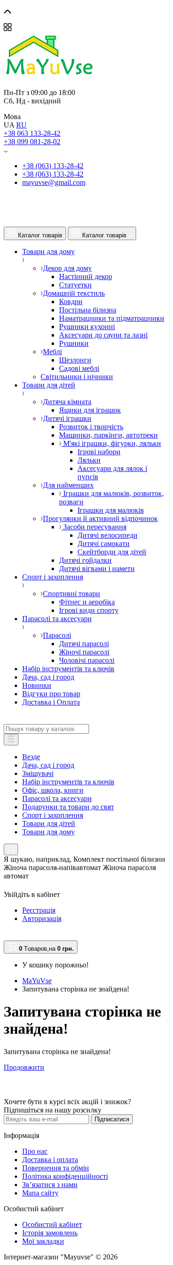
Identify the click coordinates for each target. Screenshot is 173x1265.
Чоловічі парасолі (86, 660)
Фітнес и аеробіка (87, 602)
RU (21, 125)
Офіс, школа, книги (53, 790)
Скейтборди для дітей (112, 552)
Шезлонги (75, 360)
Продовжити (24, 1067)
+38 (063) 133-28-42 (53, 166)
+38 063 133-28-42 (32, 133)
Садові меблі (79, 368)
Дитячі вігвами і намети (97, 568)
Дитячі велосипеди (107, 535)
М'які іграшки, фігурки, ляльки (111, 443)
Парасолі (57, 635)
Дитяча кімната (67, 402)
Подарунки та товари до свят (68, 807)
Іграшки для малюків (111, 510)
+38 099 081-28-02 (32, 142)
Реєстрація (38, 910)
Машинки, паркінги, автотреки (108, 435)
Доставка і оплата (50, 1159)
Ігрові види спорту (89, 610)
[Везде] (11, 739)
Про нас (35, 1151)
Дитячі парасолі (84, 644)
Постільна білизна (87, 310)
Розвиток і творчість (91, 427)
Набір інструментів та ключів (68, 782)
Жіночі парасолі (84, 652)
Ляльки (89, 460)
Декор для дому (67, 268)
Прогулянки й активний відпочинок (100, 518)
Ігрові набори (99, 452)
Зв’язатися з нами (50, 1185)
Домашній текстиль (74, 293)
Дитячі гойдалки (85, 560)
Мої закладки (43, 1241)
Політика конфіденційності (65, 1176)
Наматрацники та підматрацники (111, 318)
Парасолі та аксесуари (57, 798)
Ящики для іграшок (90, 410)
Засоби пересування (93, 527)
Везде (31, 757)
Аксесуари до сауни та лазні (103, 335)
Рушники (74, 343)
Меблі (52, 352)
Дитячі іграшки (67, 418)
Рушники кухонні (87, 327)
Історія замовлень (50, 1233)
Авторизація (41, 918)
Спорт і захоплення (52, 815)
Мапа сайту (40, 1193)
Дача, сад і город (48, 765)
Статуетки (75, 285)
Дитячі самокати (104, 543)
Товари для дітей (48, 823)
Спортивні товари (71, 594)
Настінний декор (85, 276)
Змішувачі (38, 773)
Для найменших (68, 485)
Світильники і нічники (77, 377)
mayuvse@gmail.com (53, 182)
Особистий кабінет (52, 1224)
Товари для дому (48, 832)
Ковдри (71, 301)
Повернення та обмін (55, 1168)
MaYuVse (37, 981)
